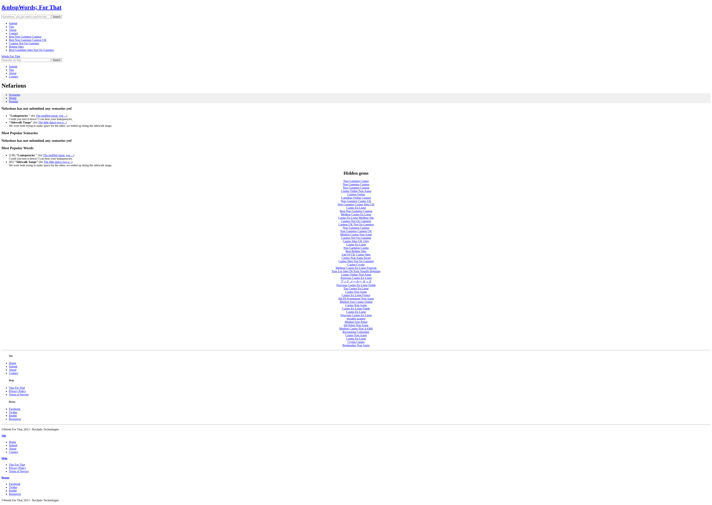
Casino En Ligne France (356, 295)
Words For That (10, 56)
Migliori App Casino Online (356, 301)
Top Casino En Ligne (356, 288)
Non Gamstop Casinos (356, 184)
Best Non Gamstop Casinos (25, 36)
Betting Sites (16, 46)
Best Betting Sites (356, 251)
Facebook (14, 409)
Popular (13, 101)
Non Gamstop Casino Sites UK (356, 204)
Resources (15, 419)
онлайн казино (356, 318)
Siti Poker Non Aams (356, 325)
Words (13, 98)
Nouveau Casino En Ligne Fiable (356, 285)
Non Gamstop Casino (356, 181)
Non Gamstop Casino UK (356, 201)
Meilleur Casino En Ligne (356, 214)
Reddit (13, 415)
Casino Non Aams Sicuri (356, 257)
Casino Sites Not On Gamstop (356, 261)
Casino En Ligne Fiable (356, 308)
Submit (13, 23)
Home (12, 363)
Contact (13, 33)
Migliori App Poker (356, 321)
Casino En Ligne (356, 207)
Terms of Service (19, 394)
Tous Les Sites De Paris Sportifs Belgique (356, 271)
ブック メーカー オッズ (356, 281)
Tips (11, 26)
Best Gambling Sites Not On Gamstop (31, 50)
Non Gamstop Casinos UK (356, 231)
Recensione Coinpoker (356, 332)
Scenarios (14, 94)
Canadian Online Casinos (356, 197)
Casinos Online (356, 194)
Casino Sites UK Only (356, 241)
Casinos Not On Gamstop (24, 43)
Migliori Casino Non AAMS (356, 328)
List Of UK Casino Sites (356, 254)
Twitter (13, 412)
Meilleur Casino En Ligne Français (356, 267)
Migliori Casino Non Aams (356, 234)
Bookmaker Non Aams (356, 345)
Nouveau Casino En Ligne (356, 278)
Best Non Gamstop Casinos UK (28, 40)
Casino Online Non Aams (356, 191)
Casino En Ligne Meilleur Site (356, 217)
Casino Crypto (356, 264)
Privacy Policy (17, 391)
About (12, 30)
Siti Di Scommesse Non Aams (356, 298)
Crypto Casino (356, 342)
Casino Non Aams (356, 291)
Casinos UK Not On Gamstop (356, 224)
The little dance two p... (52, 122)
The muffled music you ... (51, 115)
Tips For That (17, 387)
